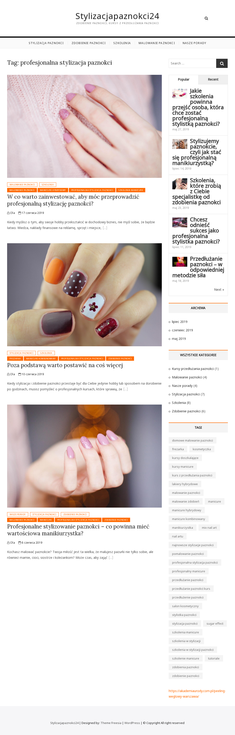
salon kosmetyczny (185, 606)
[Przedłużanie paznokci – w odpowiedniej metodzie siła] (179, 259)
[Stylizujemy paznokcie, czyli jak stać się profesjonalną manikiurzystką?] (179, 142)
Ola (12, 213)
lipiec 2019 (179, 321)
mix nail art (209, 527)
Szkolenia (122, 43)
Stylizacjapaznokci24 (117, 16)
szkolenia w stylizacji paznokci (193, 650)
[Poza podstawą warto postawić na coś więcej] (84, 246)
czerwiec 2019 (182, 330)
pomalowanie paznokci (188, 554)
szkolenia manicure (130, 190)
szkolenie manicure (185, 658)
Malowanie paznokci (157, 43)
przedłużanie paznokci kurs (191, 589)
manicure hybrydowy (53, 190)
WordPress (132, 723)
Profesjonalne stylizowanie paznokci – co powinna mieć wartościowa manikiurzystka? (78, 530)
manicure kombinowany (41, 358)
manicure (46, 519)
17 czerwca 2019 (32, 213)
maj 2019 (179, 338)
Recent (213, 79)
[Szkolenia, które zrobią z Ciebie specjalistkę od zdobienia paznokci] (179, 181)
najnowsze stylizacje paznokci (193, 545)
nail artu (177, 536)
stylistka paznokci (184, 615)
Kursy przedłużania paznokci (193, 368)
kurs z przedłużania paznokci (192, 475)
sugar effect (215, 623)
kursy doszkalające (185, 458)
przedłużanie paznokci (187, 580)
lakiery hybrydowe (185, 484)
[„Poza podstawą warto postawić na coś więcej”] (125, 389)
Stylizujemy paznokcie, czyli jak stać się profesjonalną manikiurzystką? (196, 152)
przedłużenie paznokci (188, 597)
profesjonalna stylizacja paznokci (92, 190)
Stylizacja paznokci (46, 43)
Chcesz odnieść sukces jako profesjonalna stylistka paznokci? (196, 230)
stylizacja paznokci (185, 623)
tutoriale (214, 658)
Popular (183, 79)
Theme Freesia (111, 723)
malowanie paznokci (22, 190)
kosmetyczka (202, 449)
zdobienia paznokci (185, 667)
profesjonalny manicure (188, 571)
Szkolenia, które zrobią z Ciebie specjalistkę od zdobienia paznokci (196, 191)
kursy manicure (182, 466)
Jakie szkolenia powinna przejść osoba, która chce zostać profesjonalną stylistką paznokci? (198, 107)
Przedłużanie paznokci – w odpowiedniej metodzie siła (198, 267)
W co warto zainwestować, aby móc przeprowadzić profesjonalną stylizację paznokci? (73, 200)
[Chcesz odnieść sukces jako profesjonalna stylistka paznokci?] (179, 220)
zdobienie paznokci (120, 358)
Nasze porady (194, 43)
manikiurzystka (182, 527)
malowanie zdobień (185, 501)
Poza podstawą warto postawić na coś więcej (65, 365)
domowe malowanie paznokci (192, 440)
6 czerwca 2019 (31, 543)
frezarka (15, 358)
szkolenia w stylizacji (186, 641)
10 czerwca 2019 (32, 374)
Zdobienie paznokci (89, 43)
